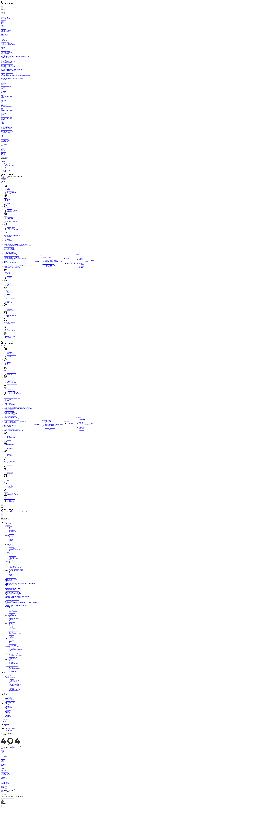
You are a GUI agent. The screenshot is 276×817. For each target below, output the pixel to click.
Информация (4, 768)
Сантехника (12, 609)
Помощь (3, 779)
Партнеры (3, 764)
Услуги (8, 676)
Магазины (3, 770)
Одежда (11, 563)
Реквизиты (3, 775)
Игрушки (11, 662)
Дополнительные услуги (15, 689)
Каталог (8, 525)
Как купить (9, 698)
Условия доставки (5, 773)
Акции (2, 750)
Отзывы (3, 760)
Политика (3, 777)
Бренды (2, 752)
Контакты (3, 763)
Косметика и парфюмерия (15, 655)
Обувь (10, 554)
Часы (10, 641)
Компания (8, 706)
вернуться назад (4, 747)
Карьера (3, 761)
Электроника (12, 528)
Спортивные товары (14, 618)
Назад (9, 523)
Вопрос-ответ (4, 786)
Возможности (4, 778)
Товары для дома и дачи (15, 633)
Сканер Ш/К (4, 788)
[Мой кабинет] (1, 506)
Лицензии (3, 765)
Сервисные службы (14, 680)
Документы (3, 766)
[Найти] (2, 8)
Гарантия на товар (5, 774)
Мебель (11, 538)
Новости (3, 757)
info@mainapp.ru (6, 170)
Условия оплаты (4, 772)
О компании (4, 756)
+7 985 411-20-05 (5, 157)
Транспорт (11, 547)
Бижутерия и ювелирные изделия (17, 572)
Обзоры (2, 787)
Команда (3, 759)
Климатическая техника (15, 668)
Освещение (12, 626)
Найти (2, 800)
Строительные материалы (15, 649)
